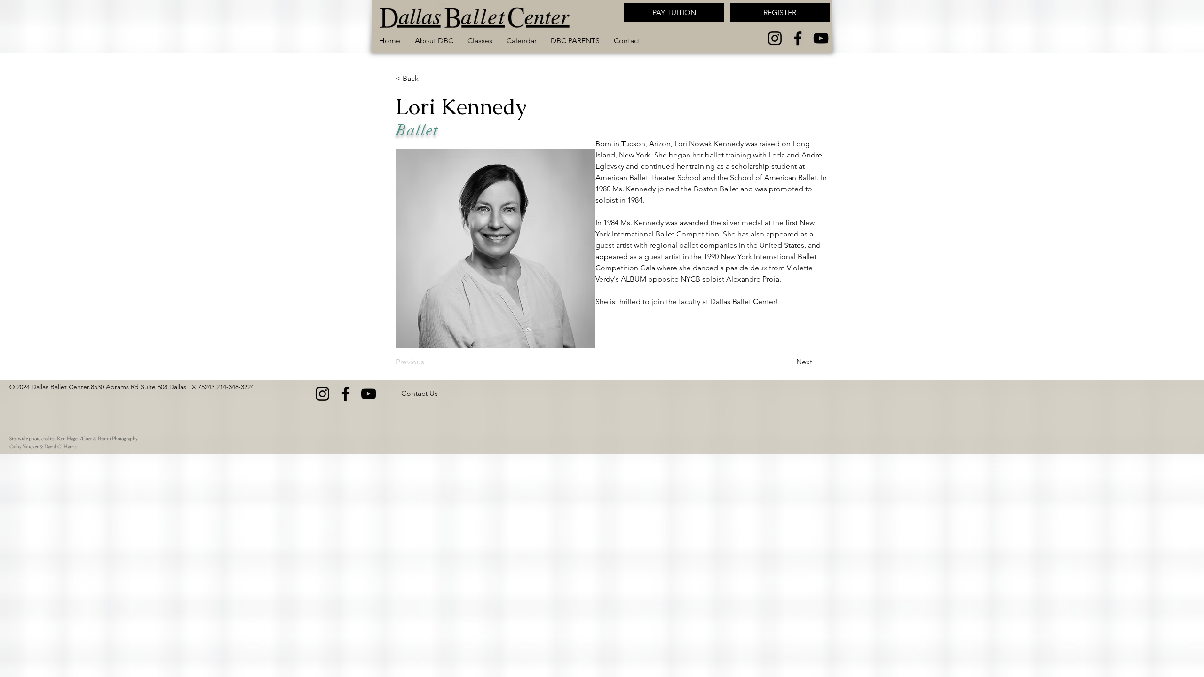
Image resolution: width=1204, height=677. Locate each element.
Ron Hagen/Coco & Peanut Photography (97, 438)
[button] (479, 41)
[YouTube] (821, 38)
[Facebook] (798, 38)
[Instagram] (775, 38)
